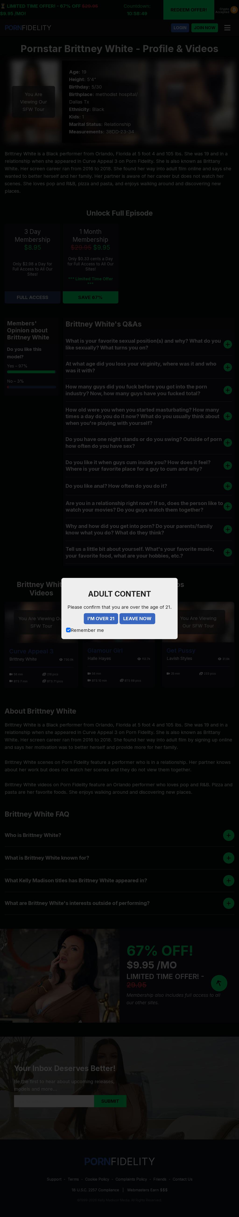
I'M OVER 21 (101, 618)
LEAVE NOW (137, 618)
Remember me (87, 630)
